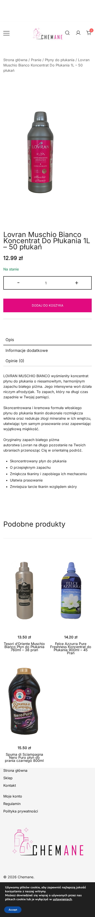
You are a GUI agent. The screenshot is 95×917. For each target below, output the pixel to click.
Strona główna (15, 60)
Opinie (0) (15, 360)
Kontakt (9, 785)
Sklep (8, 778)
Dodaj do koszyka (47, 305)
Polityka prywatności (20, 811)
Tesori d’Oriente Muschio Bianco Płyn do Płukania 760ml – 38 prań (24, 646)
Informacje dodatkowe (27, 350)
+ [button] (77, 282)
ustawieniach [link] (62, 899)
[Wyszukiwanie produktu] (67, 33)
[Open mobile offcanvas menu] (6, 33)
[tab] (47, 339)
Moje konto (12, 796)
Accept (13, 909)
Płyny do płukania (59, 60)
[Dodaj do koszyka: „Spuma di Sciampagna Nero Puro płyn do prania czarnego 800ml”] (24, 734)
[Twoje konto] (78, 33)
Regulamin (12, 803)
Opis (10, 339)
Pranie (36, 60)
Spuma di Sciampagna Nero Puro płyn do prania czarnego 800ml (24, 757)
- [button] (18, 282)
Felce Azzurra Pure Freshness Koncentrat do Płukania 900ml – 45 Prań (70, 648)
